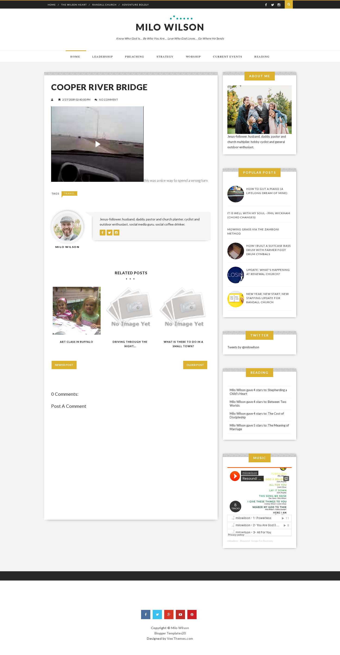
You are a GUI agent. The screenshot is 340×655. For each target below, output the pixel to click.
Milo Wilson (170, 27)
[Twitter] (157, 614)
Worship (193, 56)
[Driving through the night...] (130, 310)
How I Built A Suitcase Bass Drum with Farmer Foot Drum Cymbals (268, 250)
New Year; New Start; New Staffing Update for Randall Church (267, 298)
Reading (262, 56)
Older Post (195, 365)
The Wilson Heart (74, 4)
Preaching (134, 56)
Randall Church (104, 4)
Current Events (227, 56)
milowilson (232, 541)
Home (52, 4)
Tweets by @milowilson (243, 347)
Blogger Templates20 (170, 633)
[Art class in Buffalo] (76, 310)
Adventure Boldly (135, 4)
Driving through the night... (130, 344)
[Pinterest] (192, 614)
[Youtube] (180, 614)
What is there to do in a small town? (183, 344)
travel (69, 193)
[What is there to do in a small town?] (183, 310)
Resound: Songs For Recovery (256, 541)
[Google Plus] (168, 614)
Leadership (102, 56)
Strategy (165, 56)
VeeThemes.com (180, 638)
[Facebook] (145, 614)
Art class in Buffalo (76, 341)
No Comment (108, 99)
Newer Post (64, 365)
